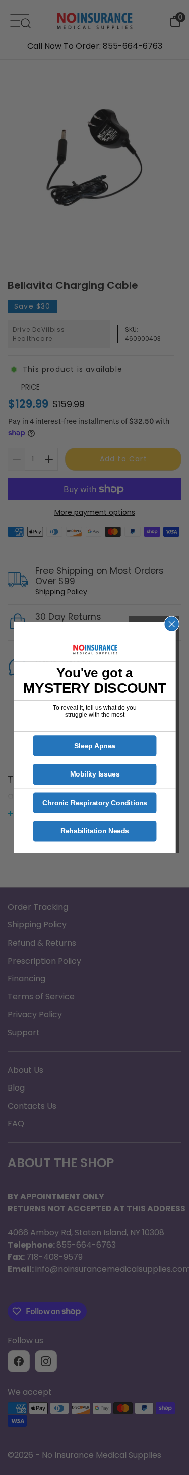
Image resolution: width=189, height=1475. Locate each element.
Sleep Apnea (94, 745)
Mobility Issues (94, 774)
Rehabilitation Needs (94, 831)
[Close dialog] (171, 624)
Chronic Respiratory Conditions (94, 803)
